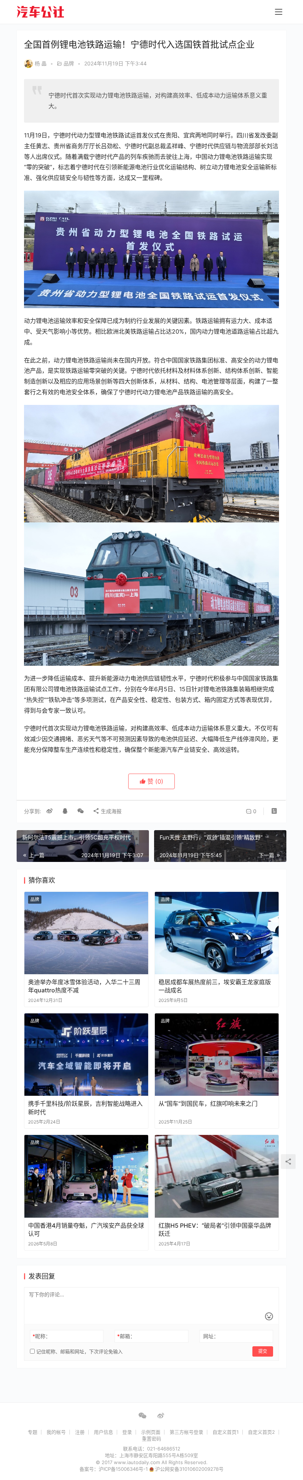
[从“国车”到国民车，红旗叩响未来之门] (217, 1054)
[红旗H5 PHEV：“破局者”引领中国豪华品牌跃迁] (217, 1176)
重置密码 (151, 1439)
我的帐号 (56, 1432)
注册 (80, 1432)
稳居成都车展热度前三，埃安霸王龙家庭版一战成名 (215, 986)
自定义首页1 (225, 1432)
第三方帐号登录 (186, 1432)
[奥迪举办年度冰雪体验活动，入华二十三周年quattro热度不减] (86, 933)
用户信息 (103, 1432)
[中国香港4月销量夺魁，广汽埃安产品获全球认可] (86, 1176)
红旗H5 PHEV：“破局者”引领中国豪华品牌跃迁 (215, 1229)
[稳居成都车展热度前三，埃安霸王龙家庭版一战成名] (217, 933)
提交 (262, 1351)
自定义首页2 (261, 1432)
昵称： (42, 1336)
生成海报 (110, 811)
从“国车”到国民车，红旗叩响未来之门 (208, 1103)
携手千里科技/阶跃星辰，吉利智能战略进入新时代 (85, 1107)
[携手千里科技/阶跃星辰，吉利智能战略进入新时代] (86, 1054)
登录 (127, 1432)
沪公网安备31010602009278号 (189, 1469)
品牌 (69, 63)
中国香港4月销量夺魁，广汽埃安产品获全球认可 (86, 1229)
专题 (32, 1432)
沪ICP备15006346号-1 (124, 1469)
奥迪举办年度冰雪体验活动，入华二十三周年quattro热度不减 (84, 986)
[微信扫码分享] (81, 811)
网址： (211, 1336)
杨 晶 (41, 63)
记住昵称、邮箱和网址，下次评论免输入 (79, 1351)
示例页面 (150, 1432)
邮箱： (126, 1336)
